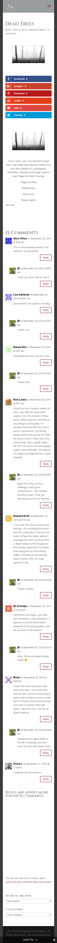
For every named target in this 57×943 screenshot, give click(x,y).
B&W (42, 29)
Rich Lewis (19, 399)
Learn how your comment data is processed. (28, 881)
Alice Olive (20, 238)
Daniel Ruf (19, 347)
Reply (46, 257)
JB (9, 29)
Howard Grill (21, 516)
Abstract (33, 29)
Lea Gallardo (21, 294)
